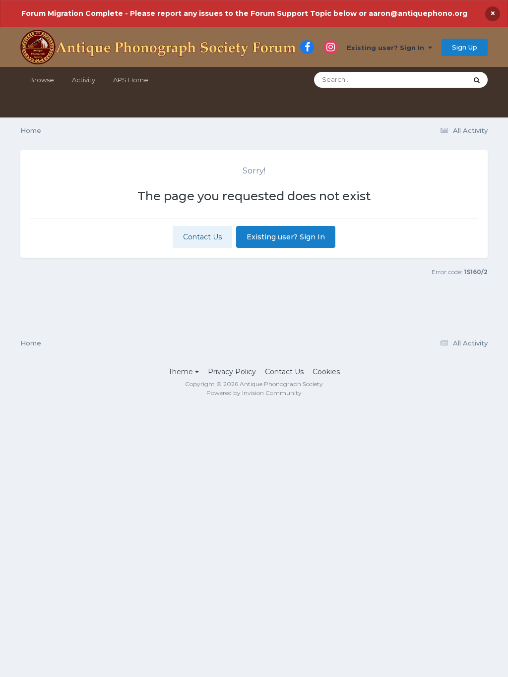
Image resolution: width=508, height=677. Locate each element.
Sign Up (464, 47)
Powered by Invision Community (254, 392)
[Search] (477, 80)
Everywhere (435, 79)
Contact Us (202, 236)
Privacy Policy (232, 371)
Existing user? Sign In (387, 48)
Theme (181, 371)
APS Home (130, 80)
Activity (83, 80)
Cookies (326, 371)
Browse (41, 80)
